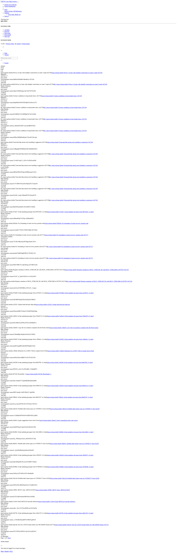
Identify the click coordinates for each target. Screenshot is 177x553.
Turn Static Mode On (14, 14)
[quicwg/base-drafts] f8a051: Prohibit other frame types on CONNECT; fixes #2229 (74, 443)
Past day (6, 31)
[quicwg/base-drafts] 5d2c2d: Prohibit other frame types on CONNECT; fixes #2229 (74, 478)
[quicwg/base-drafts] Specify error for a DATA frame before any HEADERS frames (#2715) (82, 524)
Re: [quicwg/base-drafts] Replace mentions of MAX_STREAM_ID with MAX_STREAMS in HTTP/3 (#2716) (99, 281)
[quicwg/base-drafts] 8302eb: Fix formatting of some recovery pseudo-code (66, 223)
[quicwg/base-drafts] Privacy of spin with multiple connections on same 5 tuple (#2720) (77, 72)
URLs (11, 551)
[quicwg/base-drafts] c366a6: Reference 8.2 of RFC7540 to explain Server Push (70, 351)
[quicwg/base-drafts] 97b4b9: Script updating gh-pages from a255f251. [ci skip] (70, 293)
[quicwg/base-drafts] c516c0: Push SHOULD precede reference (56, 501)
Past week (7, 33)
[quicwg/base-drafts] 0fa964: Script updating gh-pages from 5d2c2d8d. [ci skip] (70, 432)
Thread (6, 55)
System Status (26, 44)
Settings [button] (6, 13)
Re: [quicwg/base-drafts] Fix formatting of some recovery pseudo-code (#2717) (70, 246)
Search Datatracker (9, 6)
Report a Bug (10, 44)
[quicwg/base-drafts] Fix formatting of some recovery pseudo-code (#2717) (66, 235)
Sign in (6, 16)
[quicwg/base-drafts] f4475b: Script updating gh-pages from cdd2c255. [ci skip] (70, 513)
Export (6, 63)
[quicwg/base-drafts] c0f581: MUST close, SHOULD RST (52, 490)
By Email (18, 44)
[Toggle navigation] (1, 50)
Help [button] (5, 9)
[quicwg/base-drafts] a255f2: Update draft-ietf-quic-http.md (52, 304)
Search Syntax (8, 11)
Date (5, 53)
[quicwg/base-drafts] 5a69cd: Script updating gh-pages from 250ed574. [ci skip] (70, 316)
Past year (7, 36)
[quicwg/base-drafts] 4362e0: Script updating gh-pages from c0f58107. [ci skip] (70, 455)
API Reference (17, 11)
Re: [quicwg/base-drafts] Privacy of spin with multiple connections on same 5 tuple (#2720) (80, 84)
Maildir (7, 551)
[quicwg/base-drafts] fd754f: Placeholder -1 (38, 374)
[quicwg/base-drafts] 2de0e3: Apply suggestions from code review (58, 420)
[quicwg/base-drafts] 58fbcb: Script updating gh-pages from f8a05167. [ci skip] (70, 397)
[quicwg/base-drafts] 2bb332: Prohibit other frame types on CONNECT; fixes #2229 (74, 409)
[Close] (1, 545)
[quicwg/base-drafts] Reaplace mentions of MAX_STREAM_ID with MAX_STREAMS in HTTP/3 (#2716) (97, 270)
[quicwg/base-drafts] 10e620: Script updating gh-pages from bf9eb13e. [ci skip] (70, 385)
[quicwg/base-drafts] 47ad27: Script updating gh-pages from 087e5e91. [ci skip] (70, 212)
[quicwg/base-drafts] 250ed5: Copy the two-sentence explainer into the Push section (74, 327)
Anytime (6, 30)
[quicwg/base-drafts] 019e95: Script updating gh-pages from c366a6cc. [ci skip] (70, 339)
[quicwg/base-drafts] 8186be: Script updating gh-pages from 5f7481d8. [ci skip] (70, 467)
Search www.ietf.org (10, 4)
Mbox (2, 551)
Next (9, 538)
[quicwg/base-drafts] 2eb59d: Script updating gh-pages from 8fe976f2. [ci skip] (70, 362)
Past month (7, 35)
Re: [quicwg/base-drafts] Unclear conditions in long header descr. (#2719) (65, 107)
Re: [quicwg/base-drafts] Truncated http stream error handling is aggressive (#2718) (73, 154)
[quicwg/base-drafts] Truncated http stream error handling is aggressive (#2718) (70, 142)
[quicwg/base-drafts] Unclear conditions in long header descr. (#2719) (61, 96)
